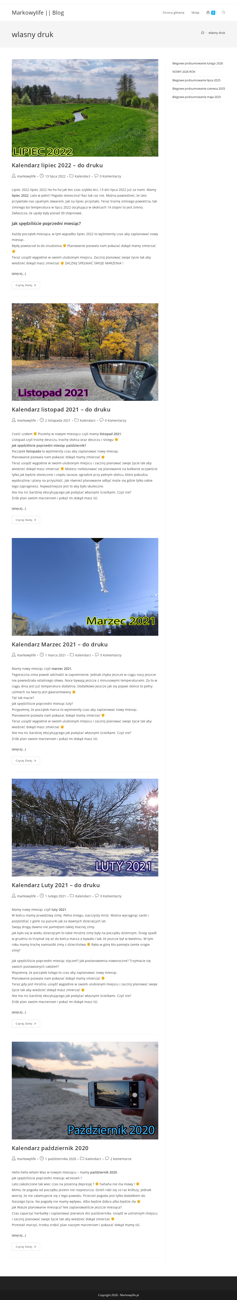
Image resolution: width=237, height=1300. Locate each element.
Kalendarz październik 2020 (50, 1148)
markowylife (26, 176)
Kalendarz (82, 176)
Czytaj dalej (28, 286)
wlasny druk (217, 33)
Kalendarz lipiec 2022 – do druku (57, 165)
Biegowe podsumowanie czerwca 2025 (198, 88)
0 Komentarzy (110, 176)
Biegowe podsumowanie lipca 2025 (196, 80)
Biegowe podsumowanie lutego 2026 (197, 63)
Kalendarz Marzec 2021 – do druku (60, 644)
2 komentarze (120, 1159)
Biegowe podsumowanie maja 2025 (196, 97)
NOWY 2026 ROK (183, 72)
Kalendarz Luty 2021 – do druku (56, 885)
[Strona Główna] (202, 33)
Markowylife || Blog (38, 12)
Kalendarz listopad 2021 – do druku (61, 409)
